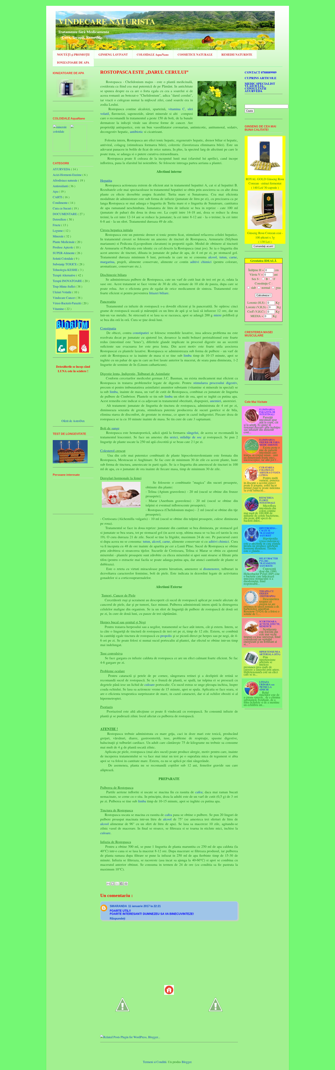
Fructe (56, 225)
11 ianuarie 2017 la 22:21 (144, 906)
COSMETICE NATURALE (195, 54)
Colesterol (107, 450)
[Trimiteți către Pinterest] (126, 884)
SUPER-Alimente (64, 253)
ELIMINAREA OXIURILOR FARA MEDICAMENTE (269, 442)
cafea (198, 792)
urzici (174, 437)
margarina (107, 261)
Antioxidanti (60, 186)
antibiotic (136, 131)
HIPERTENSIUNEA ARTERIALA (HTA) (269, 653)
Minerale (58, 236)
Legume (58, 230)
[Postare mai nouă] (122, 1023)
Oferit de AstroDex (73, 421)
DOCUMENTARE (65, 214)
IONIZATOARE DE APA (73, 62)
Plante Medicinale (64, 242)
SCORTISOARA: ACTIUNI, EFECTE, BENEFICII (269, 624)
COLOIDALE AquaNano (153, 54)
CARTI (57, 197)
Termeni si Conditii (154, 1062)
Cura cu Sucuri (62, 208)
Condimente (60, 203)
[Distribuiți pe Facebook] (121, 884)
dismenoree (211, 568)
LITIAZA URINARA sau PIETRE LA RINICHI (267, 685)
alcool (212, 257)
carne (233, 257)
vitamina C (176, 108)
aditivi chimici (201, 261)
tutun (223, 257)
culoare (149, 684)
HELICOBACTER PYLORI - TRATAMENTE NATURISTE (268, 562)
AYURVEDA (61, 169)
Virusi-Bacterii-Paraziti (67, 303)
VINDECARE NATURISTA (105, 21)
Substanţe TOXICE (65, 264)
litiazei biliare (158, 293)
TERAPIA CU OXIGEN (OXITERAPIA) (267, 593)
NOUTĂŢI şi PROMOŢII (73, 54)
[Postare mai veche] (215, 1023)
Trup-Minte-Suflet (64, 286)
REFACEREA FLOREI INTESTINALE (267, 500)
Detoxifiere (59, 219)
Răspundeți (117, 918)
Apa (55, 191)
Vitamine (58, 309)
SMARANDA (118, 906)
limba (188, 355)
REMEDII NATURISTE (236, 54)
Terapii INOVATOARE (67, 281)
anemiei (215, 400)
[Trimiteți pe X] (117, 884)
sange (115, 428)
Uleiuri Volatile (62, 292)
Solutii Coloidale (63, 258)
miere (218, 315)
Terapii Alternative (64, 275)
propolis (166, 635)
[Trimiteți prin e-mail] (108, 884)
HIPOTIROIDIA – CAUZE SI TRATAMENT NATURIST (268, 531)
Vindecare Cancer (64, 298)
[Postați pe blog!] (113, 884)
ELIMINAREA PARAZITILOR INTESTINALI (267, 412)
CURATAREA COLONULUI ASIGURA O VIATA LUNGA (269, 471)
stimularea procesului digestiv (215, 382)
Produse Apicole (63, 247)
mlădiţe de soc (191, 437)
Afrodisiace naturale (65, 180)
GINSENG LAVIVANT (113, 54)
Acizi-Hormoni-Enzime (67, 175)
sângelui (192, 432)
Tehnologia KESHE (65, 270)
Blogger (186, 1062)
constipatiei (141, 332)
